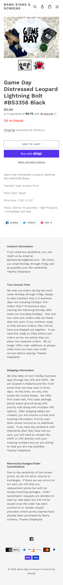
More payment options (31, 162)
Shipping (9, 130)
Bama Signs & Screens (17, 6)
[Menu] (57, 6)
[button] (30, 114)
